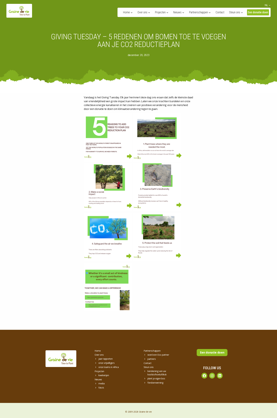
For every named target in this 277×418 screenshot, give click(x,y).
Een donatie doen (258, 12)
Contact (220, 12)
